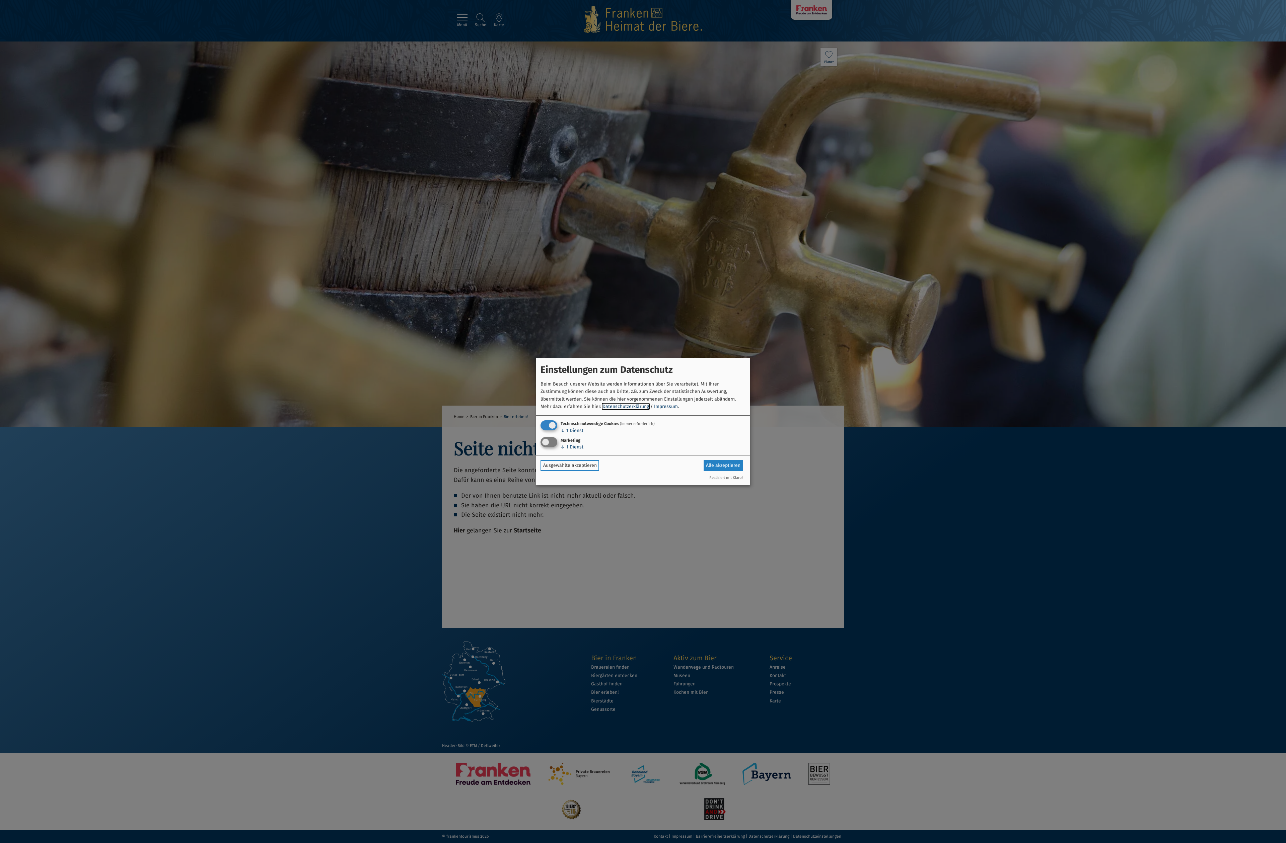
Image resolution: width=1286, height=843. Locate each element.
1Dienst (572, 430)
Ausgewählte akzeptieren (570, 465)
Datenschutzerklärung (625, 406)
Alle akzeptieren (723, 465)
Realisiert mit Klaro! (726, 478)
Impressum (666, 406)
